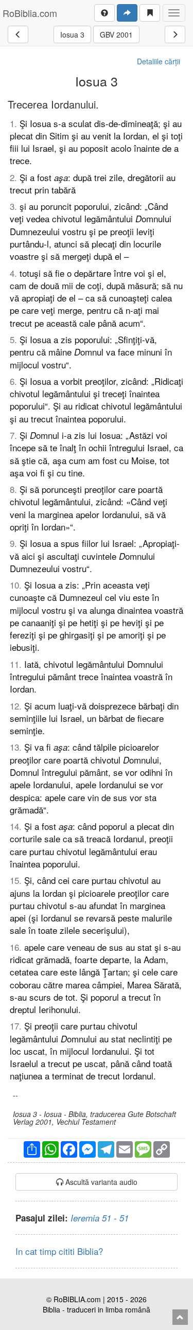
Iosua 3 (72, 34)
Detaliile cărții (158, 61)
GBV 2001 (116, 34)
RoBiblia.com (30, 13)
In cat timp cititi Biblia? (59, 1251)
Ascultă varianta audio (100, 1182)
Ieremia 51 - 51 (100, 1218)
